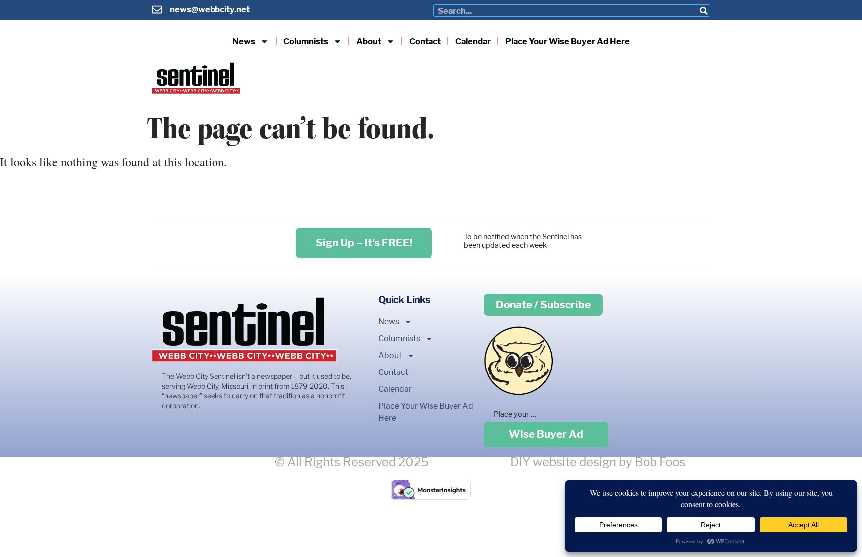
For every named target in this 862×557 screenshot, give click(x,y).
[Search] (703, 10)
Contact (425, 41)
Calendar (473, 41)
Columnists (305, 41)
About (368, 41)
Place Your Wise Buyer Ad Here (567, 41)
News (243, 41)
